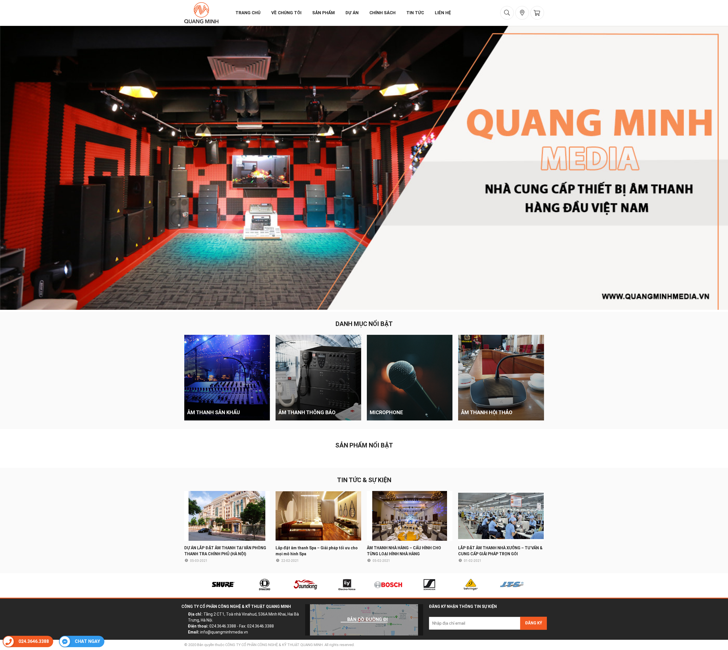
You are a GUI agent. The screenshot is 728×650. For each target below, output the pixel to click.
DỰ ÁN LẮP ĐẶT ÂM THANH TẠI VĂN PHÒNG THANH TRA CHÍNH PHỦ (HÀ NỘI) (225, 551)
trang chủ (247, 12)
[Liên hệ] (522, 13)
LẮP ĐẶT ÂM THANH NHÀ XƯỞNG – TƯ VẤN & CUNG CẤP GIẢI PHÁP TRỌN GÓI (500, 551)
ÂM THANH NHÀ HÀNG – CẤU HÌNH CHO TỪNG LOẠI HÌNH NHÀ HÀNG (404, 551)
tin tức (415, 12)
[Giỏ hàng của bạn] (537, 13)
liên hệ (443, 12)
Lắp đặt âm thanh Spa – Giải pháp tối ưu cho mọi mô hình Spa (317, 551)
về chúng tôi (286, 12)
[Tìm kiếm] (507, 13)
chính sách (382, 12)
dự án (352, 12)
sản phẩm (323, 12)
